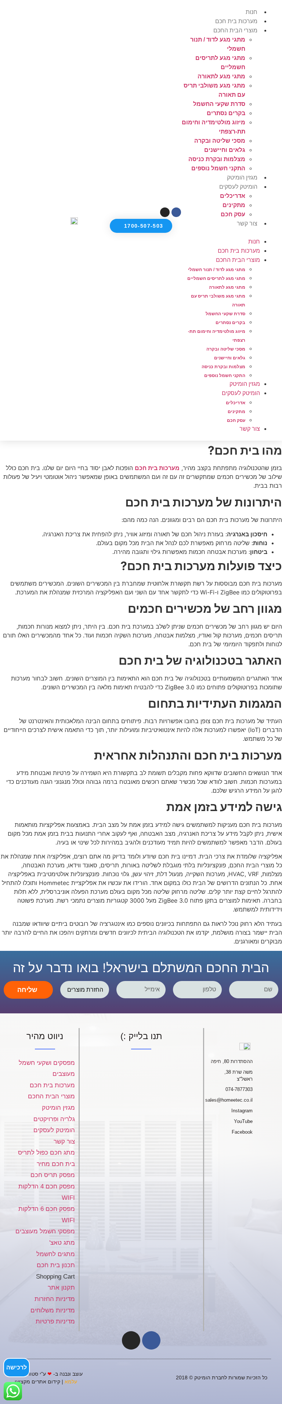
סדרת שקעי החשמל (219, 104)
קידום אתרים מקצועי (37, 1382)
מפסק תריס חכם (52, 1175)
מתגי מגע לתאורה (221, 76)
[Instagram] (165, 212)
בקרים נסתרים (226, 113)
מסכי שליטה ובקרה (219, 141)
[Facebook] (151, 1340)
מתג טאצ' (62, 1242)
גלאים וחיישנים (224, 150)
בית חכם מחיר (56, 1163)
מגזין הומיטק (242, 177)
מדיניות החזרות (55, 1298)
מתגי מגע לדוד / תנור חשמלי (216, 269)
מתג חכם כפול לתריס (46, 1152)
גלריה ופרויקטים (54, 1119)
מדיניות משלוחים (52, 1310)
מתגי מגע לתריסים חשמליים (216, 278)
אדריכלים (232, 196)
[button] (228, 232)
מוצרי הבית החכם (235, 30)
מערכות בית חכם (236, 21)
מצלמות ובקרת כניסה (216, 159)
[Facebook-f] (176, 212)
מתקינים (234, 205)
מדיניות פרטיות (55, 1321)
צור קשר (247, 223)
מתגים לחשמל (55, 1254)
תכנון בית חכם (56, 1265)
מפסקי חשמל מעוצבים (45, 1231)
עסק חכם (233, 214)
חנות (251, 12)
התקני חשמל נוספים (218, 168)
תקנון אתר (61, 1287)
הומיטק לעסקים (54, 1130)
